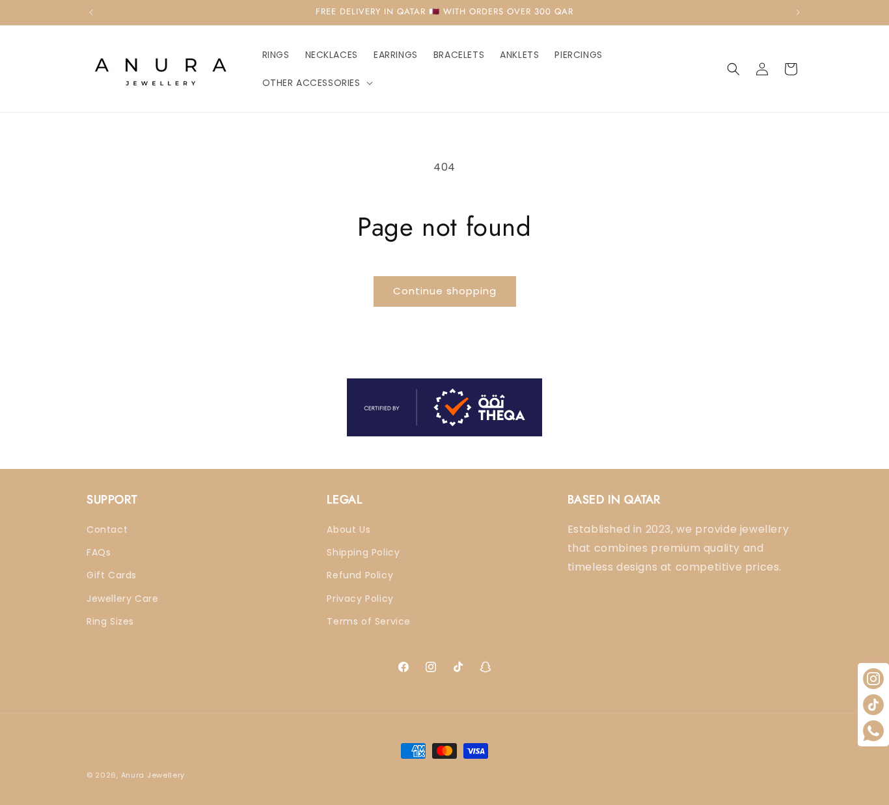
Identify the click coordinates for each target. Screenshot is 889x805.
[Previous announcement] (91, 12)
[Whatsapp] (873, 731)
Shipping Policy (363, 552)
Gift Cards (112, 575)
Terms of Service (369, 621)
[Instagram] (873, 679)
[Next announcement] (798, 12)
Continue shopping (445, 291)
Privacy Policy (360, 598)
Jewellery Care (122, 598)
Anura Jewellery (153, 775)
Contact (107, 530)
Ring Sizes (110, 621)
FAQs (99, 552)
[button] (316, 82)
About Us (348, 530)
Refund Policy (360, 575)
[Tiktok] (873, 705)
